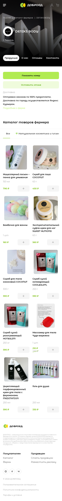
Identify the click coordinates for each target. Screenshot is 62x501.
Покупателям (12, 453)
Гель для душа (41, 386)
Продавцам (38, 453)
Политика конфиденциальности (21, 490)
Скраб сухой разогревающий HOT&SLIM (12, 335)
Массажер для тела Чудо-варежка (44, 334)
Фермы (7, 462)
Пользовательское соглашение (19, 484)
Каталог (8, 458)
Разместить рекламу (43, 462)
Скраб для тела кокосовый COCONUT (15, 280)
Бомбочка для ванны (15, 225)
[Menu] (4, 5)
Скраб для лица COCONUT (42, 176)
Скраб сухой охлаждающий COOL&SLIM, (41, 281)
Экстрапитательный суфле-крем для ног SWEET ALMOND (46, 228)
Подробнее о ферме (14, 108)
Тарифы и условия (12, 495)
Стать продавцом (42, 458)
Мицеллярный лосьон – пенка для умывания (16, 176)
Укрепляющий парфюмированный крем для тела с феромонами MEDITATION (14, 392)
